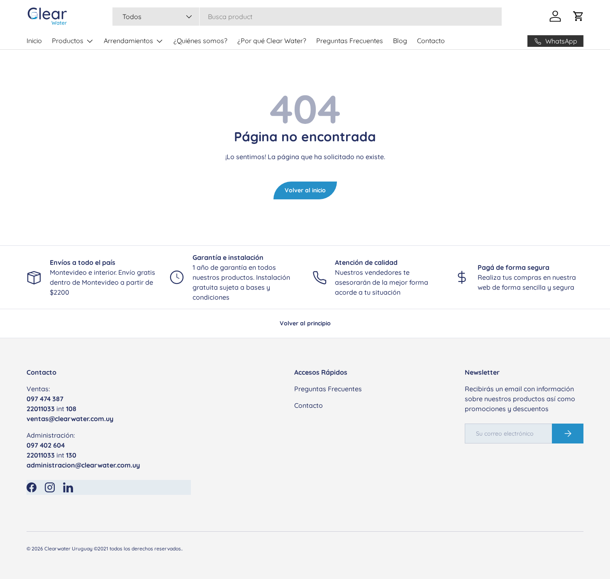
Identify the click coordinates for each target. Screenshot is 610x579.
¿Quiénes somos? (200, 40)
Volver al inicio (305, 190)
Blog (400, 40)
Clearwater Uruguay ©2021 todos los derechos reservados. (113, 548)
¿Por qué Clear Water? (271, 40)
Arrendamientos (128, 40)
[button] (578, 16)
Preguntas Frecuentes (349, 40)
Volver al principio (305, 323)
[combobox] (307, 16)
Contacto (431, 40)
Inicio (34, 40)
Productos (67, 40)
